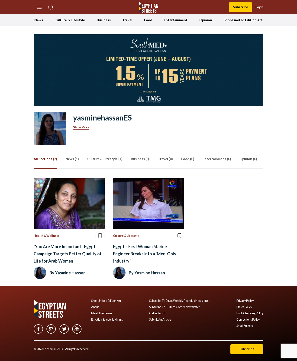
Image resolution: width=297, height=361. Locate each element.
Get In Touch (157, 313)
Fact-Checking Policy (249, 313)
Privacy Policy (245, 300)
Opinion (205, 20)
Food (148, 20)
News (38, 20)
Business (104, 20)
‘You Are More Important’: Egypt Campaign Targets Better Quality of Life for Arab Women (68, 253)
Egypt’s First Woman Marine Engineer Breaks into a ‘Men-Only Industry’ (144, 253)
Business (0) (140, 159)
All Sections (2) (45, 159)
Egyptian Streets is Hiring (107, 319)
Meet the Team (101, 313)
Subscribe (240, 7)
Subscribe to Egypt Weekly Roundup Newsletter (179, 300)
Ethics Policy (244, 307)
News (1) (72, 159)
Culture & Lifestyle (70, 20)
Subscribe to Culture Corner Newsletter (174, 307)
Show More (81, 127)
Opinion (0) (248, 159)
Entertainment (175, 20)
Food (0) (187, 159)
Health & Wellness (46, 235)
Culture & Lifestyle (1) (105, 159)
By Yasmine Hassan (67, 272)
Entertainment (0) (217, 159)
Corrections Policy (248, 319)
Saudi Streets (244, 326)
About (95, 307)
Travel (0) (165, 159)
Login (259, 7)
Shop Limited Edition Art (243, 20)
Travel (127, 20)
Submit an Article (160, 319)
